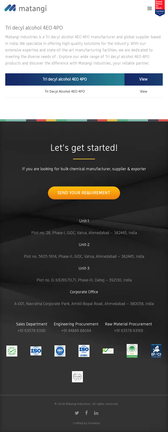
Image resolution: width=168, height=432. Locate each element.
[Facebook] (86, 412)
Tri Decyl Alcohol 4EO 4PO (65, 91)
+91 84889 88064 (76, 331)
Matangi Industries (78, 404)
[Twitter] (76, 412)
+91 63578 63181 (32, 331)
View (143, 91)
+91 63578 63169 (128, 331)
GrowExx (94, 423)
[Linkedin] (96, 412)
